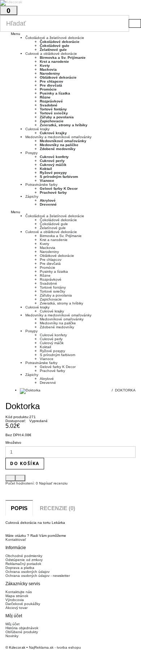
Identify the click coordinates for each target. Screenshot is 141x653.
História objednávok (21, 628)
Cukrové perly (52, 161)
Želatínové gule (53, 50)
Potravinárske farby (41, 185)
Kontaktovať (15, 540)
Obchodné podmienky (23, 556)
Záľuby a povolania (57, 117)
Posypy (31, 153)
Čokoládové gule (54, 46)
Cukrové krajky (37, 129)
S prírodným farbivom (59, 177)
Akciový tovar (16, 608)
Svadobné (48, 105)
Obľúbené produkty (21, 632)
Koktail (46, 169)
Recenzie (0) (57, 508)
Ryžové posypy (53, 173)
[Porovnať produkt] (20, 478)
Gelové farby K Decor (59, 188)
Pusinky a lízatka (55, 93)
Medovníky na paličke (59, 145)
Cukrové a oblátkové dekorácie (51, 54)
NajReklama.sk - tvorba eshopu (55, 647)
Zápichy (31, 196)
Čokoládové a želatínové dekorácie (54, 38)
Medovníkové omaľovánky (63, 141)
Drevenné (48, 204)
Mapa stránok (16, 596)
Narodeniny (50, 73)
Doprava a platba (19, 568)
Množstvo (13, 442)
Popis (19, 508)
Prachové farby (53, 192)
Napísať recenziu (53, 483)
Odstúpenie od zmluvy (24, 560)
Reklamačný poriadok (23, 564)
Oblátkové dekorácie (58, 77)
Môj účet (12, 624)
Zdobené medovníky (58, 149)
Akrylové (48, 200)
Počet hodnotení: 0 (21, 483)
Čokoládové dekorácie (60, 42)
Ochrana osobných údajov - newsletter (37, 576)
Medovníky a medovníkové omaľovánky (58, 137)
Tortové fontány (53, 109)
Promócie (48, 89)
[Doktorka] (78, 391)
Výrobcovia (14, 600)
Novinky (11, 636)
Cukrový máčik (53, 165)
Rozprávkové (51, 101)
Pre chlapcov (51, 81)
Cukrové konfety (54, 157)
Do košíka (24, 463)
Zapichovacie (52, 121)
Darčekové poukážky (22, 604)
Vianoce (47, 181)
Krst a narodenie (54, 61)
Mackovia (48, 69)
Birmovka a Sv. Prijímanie (63, 58)
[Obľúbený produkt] (10, 478)
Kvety (45, 65)
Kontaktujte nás (18, 592)
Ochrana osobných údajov (27, 572)
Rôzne (45, 97)
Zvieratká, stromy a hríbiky (63, 125)
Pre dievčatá (51, 85)
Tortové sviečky (54, 113)
